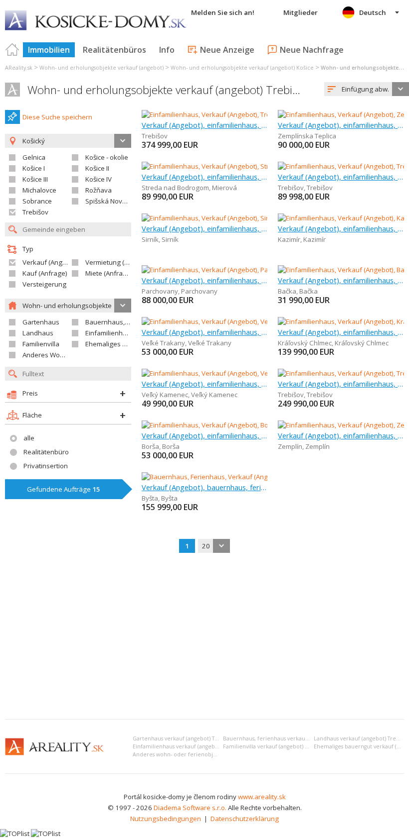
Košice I (33, 168)
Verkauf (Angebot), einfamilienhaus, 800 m (341, 125)
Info (167, 49)
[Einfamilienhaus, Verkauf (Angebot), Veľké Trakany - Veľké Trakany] (243, 321)
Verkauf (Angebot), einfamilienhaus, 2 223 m (341, 435)
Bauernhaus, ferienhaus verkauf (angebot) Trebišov (290, 738)
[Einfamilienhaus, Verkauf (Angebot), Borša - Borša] (217, 424)
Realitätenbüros (114, 49)
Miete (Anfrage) (109, 273)
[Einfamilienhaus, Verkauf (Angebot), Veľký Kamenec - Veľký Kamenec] (246, 373)
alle (28, 437)
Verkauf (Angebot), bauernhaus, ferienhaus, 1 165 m (205, 487)
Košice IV (98, 179)
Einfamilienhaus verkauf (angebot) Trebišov (189, 746)
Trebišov (35, 212)
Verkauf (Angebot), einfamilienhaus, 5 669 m (205, 280)
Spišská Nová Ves (112, 201)
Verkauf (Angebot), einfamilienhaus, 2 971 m (205, 228)
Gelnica (33, 157)
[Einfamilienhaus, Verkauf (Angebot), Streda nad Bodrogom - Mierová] (246, 166)
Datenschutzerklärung (244, 818)
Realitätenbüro (46, 451)
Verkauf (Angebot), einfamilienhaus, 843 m (205, 332)
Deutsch (372, 12)
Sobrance (37, 201)
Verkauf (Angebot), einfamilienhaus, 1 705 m (341, 228)
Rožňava (98, 190)
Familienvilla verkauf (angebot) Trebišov (275, 746)
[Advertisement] (204, 637)
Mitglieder (300, 12)
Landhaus (37, 332)
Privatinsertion (45, 465)
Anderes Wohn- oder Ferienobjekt (73, 354)
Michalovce (39, 190)
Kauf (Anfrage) (44, 273)
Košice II (97, 168)
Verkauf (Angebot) (50, 262)
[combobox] (366, 89)
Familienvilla (40, 343)
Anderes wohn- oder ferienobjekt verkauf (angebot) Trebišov (212, 754)
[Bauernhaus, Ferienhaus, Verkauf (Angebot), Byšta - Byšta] (229, 476)
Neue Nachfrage (312, 49)
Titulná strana (12, 49)
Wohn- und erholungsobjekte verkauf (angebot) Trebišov (168, 90)
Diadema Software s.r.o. (190, 807)
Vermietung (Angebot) (118, 262)
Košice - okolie (106, 157)
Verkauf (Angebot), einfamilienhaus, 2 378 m (205, 435)
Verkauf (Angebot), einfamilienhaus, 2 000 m (205, 384)
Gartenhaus (40, 321)
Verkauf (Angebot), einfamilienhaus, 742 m (341, 384)
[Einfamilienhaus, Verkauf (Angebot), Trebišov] (210, 114)
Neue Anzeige (227, 49)
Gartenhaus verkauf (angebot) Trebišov (183, 738)
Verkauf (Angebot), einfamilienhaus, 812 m (205, 125)
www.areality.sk (262, 796)
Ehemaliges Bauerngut (120, 343)
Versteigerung (44, 284)
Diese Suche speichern (57, 116)
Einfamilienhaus (109, 332)
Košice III (35, 179)
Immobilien (49, 49)
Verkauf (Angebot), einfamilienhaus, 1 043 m (341, 177)
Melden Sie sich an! (222, 12)
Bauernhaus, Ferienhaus (123, 321)
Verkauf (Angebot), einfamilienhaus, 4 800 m (341, 280)
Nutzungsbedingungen (165, 818)
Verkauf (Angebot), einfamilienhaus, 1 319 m (341, 332)
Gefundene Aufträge (63, 489)
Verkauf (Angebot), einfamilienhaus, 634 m (205, 177)
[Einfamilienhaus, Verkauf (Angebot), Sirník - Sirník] (216, 217)
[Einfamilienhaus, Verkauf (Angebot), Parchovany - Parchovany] (236, 269)
